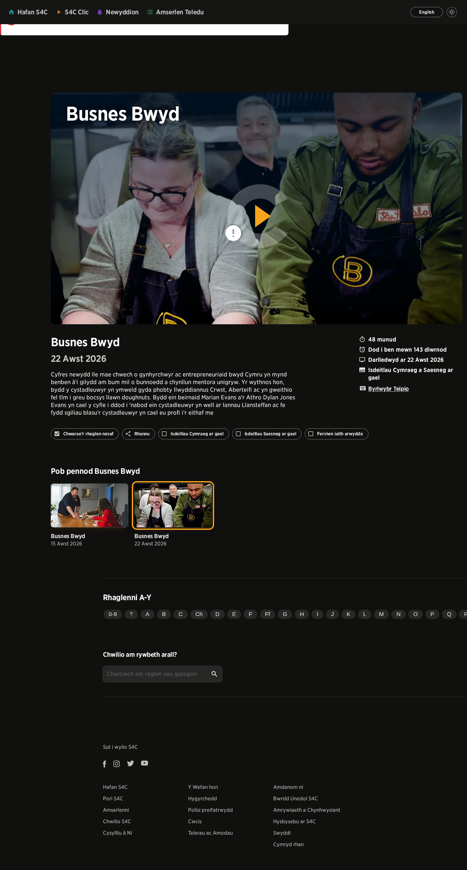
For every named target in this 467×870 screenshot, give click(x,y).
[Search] (214, 674)
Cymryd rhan (288, 844)
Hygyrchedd (202, 799)
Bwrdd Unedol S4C (295, 799)
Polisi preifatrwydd (210, 810)
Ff (267, 614)
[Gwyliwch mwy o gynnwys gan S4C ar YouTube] (144, 764)
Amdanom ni (288, 787)
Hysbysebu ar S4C (294, 821)
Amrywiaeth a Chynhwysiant (306, 810)
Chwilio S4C (117, 821)
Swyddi (282, 833)
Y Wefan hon (203, 787)
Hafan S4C (115, 787)
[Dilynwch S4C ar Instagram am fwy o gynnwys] (116, 764)
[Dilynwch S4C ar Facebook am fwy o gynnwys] (106, 764)
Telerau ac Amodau (210, 833)
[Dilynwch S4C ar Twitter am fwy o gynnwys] (130, 764)
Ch (199, 614)
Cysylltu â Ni (117, 833)
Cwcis (195, 821)
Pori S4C (113, 799)
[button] (257, 208)
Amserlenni (116, 810)
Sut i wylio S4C (120, 747)
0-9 (113, 614)
